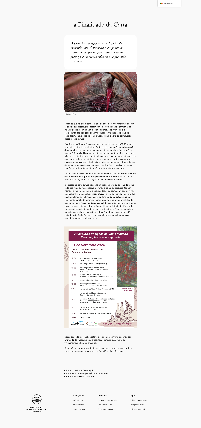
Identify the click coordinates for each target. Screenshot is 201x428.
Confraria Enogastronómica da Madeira (92, 215)
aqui (121, 351)
